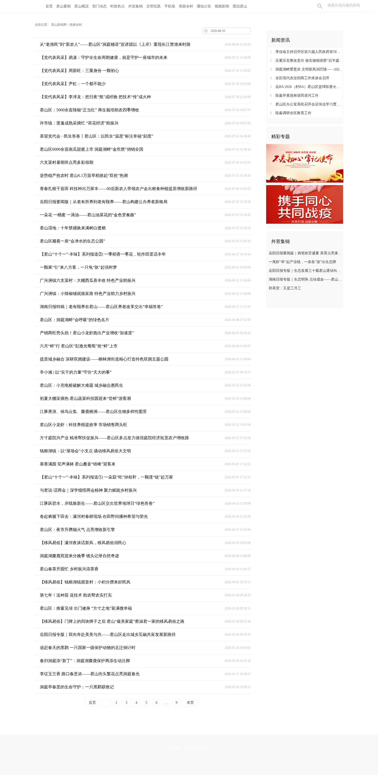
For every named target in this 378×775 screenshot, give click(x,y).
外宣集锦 (135, 6)
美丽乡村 (186, 6)
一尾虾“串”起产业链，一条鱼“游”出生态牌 (302, 262)
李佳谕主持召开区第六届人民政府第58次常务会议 (306, 52)
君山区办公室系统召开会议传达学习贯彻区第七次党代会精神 (306, 104)
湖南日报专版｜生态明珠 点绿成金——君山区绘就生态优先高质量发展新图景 (305, 279)
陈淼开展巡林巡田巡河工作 (294, 95)
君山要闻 (63, 6)
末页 (190, 703)
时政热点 (117, 6)
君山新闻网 (59, 24)
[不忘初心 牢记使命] (304, 163)
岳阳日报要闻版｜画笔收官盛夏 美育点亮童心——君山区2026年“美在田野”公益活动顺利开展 (305, 253)
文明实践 (153, 6)
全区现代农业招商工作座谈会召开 (299, 78)
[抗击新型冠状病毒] (304, 204)
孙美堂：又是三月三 (285, 288)
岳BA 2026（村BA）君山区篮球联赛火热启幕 (306, 87)
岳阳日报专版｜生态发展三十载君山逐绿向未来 (305, 271)
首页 (49, 6)
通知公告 (204, 6)
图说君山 (240, 6)
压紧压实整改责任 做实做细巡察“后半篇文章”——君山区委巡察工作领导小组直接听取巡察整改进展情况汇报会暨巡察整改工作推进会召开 (306, 60)
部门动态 (99, 6)
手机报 (169, 6)
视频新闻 (222, 6)
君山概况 (81, 6)
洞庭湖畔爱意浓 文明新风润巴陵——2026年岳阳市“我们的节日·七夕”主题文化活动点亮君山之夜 (306, 69)
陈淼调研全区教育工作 (290, 113)
